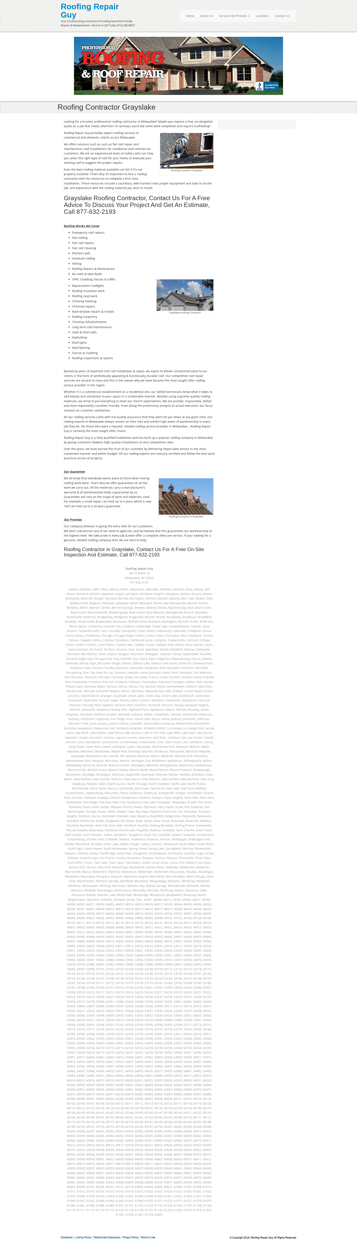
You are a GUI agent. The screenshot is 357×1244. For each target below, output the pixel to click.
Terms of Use (148, 1237)
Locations (262, 16)
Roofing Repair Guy (90, 10)
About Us (206, 16)
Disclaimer (67, 1237)
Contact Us (282, 16)
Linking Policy (83, 1237)
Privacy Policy (130, 1237)
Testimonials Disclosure (106, 1237)
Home (190, 16)
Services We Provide (233, 16)
